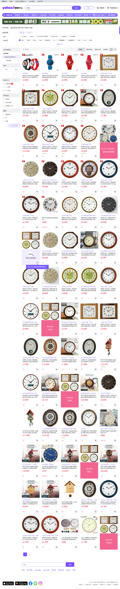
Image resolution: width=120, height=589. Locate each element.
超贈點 (113, 15)
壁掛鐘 (54, 570)
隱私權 (109, 584)
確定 (16, 74)
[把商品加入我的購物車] (37, 85)
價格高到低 (98, 49)
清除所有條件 (14, 125)
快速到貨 (43, 15)
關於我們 (88, 584)
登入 (88, 8)
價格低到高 (89, 49)
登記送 (26, 15)
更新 (116, 582)
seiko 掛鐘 (46, 570)
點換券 (17, 15)
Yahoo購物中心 (12, 8)
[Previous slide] (23, 62)
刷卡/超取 (78, 15)
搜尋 (70, 564)
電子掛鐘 (29, 570)
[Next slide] (38, 62)
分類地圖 (115, 584)
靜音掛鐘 (61, 570)
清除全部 (29, 32)
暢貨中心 (35, 15)
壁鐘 (74, 570)
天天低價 (52, 15)
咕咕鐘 (68, 570)
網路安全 (102, 584)
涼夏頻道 (61, 15)
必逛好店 (70, 15)
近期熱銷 (105, 49)
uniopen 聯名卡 (100, 15)
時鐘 (23, 570)
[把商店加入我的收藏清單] (37, 263)
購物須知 (95, 584)
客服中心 (81, 584)
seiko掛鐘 (38, 570)
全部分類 (5, 53)
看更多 (86, 15)
